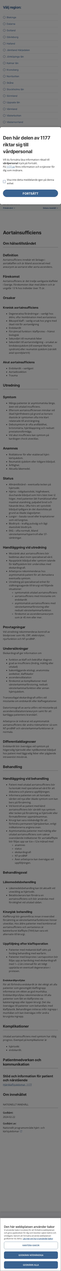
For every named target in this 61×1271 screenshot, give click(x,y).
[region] (30, 1244)
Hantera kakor (30, 1245)
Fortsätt (30, 193)
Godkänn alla (31, 1264)
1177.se (10, 166)
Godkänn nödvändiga (31, 1255)
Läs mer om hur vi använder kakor (38, 1238)
